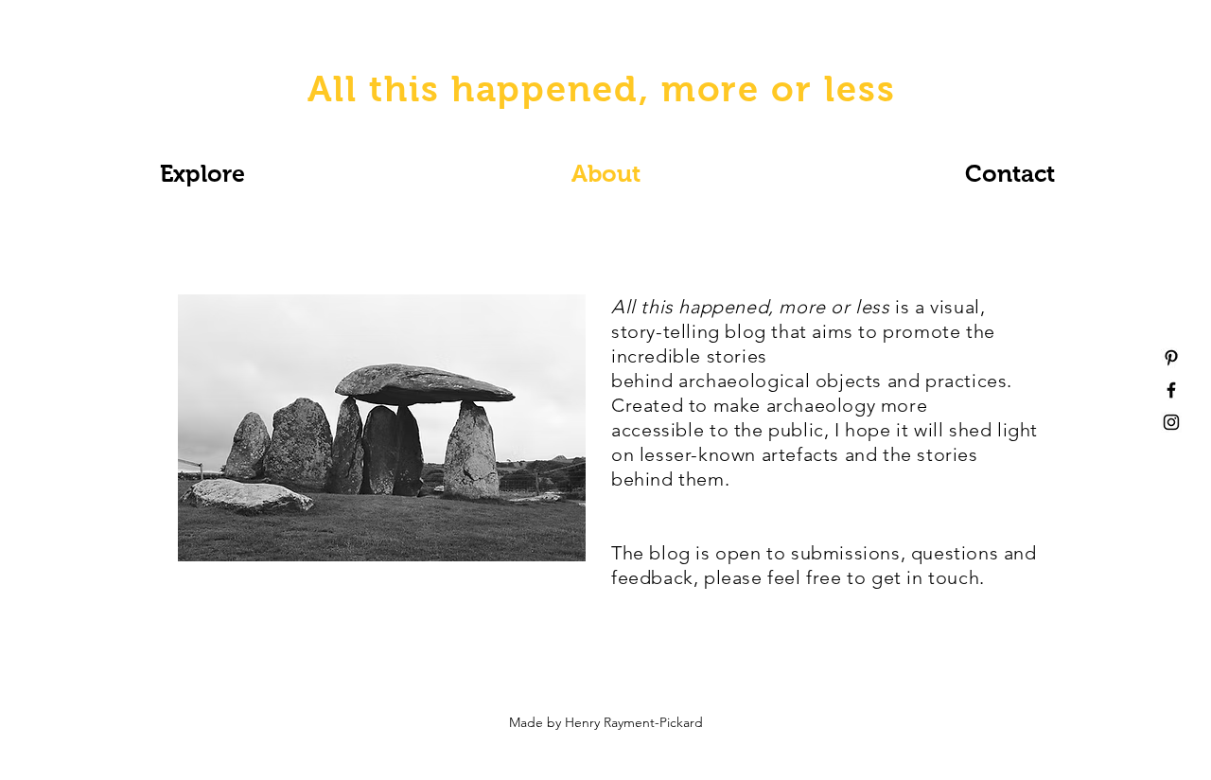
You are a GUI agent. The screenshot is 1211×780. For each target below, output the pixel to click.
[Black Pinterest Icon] (1171, 357)
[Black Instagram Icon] (1171, 422)
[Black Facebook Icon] (1171, 390)
